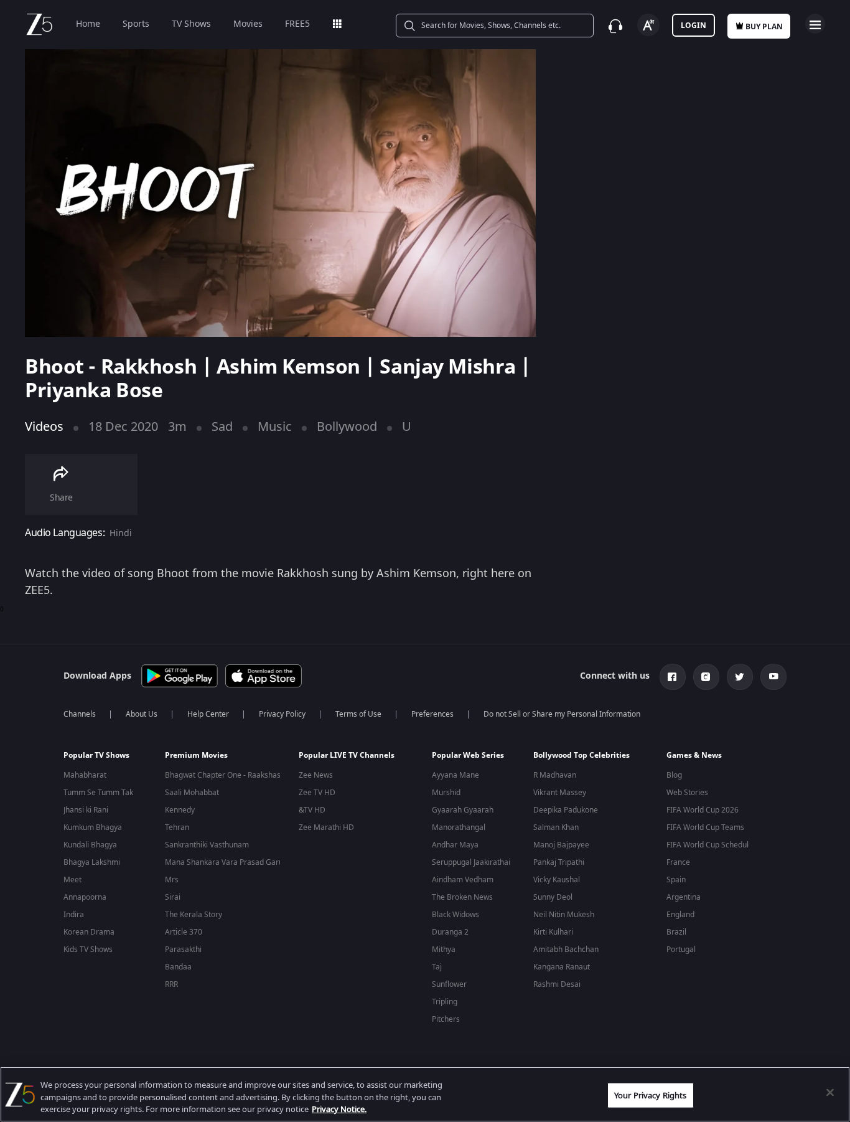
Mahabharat (84, 775)
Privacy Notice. (339, 1109)
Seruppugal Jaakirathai (471, 862)
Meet (72, 879)
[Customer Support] (615, 26)
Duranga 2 (450, 932)
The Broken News (462, 897)
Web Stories (687, 792)
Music (275, 427)
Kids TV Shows (88, 949)
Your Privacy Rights (650, 1095)
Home (88, 24)
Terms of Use (358, 714)
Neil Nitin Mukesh (563, 914)
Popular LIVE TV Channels (347, 755)
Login (693, 25)
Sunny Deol (552, 897)
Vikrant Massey (559, 792)
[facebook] (673, 677)
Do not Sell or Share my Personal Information (561, 714)
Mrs (172, 879)
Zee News (316, 775)
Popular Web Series (468, 755)
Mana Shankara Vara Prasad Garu (224, 862)
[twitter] (740, 677)
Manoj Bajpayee (561, 845)
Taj (437, 967)
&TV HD (312, 810)
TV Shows (191, 24)
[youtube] (773, 677)
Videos (44, 427)
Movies (248, 24)
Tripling (444, 1001)
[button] (104, 758)
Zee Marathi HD (326, 827)
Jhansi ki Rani (85, 810)
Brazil (676, 932)
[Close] (830, 1092)
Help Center (208, 714)
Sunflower (449, 984)
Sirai (172, 897)
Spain (676, 879)
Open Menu (815, 24)
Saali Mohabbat (192, 792)
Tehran (177, 827)
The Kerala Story (193, 914)
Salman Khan (556, 827)
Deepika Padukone (565, 810)
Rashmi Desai (557, 984)
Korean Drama (88, 932)
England (680, 914)
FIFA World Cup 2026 (702, 810)
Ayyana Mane (455, 775)
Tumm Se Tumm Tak (98, 792)
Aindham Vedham (462, 879)
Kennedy (180, 810)
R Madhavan (554, 775)
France (678, 862)
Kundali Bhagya (90, 845)
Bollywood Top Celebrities (581, 755)
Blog (674, 775)
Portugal (681, 949)
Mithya (443, 949)
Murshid (446, 792)
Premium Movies (196, 755)
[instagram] (706, 677)
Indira (73, 914)
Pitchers (446, 1019)
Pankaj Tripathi (558, 862)
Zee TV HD (317, 792)
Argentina (683, 897)
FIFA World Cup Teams (705, 827)
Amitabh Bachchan (566, 949)
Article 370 (183, 932)
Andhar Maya (455, 845)
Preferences (432, 714)
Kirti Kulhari (553, 932)
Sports (136, 24)
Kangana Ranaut (561, 967)
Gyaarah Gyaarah (462, 810)
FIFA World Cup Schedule (709, 845)
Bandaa (178, 967)
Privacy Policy (282, 714)
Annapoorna (84, 897)
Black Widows (455, 914)
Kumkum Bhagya (92, 827)
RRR (171, 984)
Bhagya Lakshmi (91, 862)
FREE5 (297, 24)
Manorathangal (458, 827)
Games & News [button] (694, 755)
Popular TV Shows (96, 755)
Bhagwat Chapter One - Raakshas (223, 775)
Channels (79, 714)
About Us (141, 714)
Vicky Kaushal (556, 879)
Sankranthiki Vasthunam (207, 845)
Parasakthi (183, 949)
